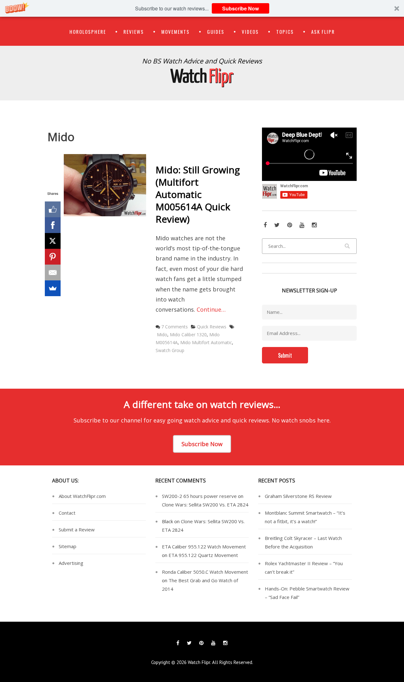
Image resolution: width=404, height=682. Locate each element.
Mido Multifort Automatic (206, 342)
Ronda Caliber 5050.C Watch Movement (205, 572)
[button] (202, 8)
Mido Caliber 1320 (188, 335)
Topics (285, 31)
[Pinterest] (53, 257)
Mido (162, 335)
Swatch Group (170, 350)
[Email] (53, 272)
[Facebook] (53, 225)
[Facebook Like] (53, 209)
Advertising (71, 563)
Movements (175, 31)
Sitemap (67, 546)
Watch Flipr (199, 662)
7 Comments (174, 327)
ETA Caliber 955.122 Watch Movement (204, 546)
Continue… (211, 309)
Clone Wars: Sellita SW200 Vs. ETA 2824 (205, 504)
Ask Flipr (323, 31)
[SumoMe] (53, 288)
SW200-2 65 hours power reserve (199, 496)
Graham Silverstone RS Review (298, 496)
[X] (53, 241)
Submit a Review (77, 529)
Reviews (133, 31)
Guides (215, 31)
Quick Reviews (211, 327)
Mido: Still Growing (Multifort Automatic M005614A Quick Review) (198, 194)
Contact (67, 513)
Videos (250, 31)
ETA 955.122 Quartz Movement (203, 555)
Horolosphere (87, 31)
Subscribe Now (240, 8)
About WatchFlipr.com (82, 496)
